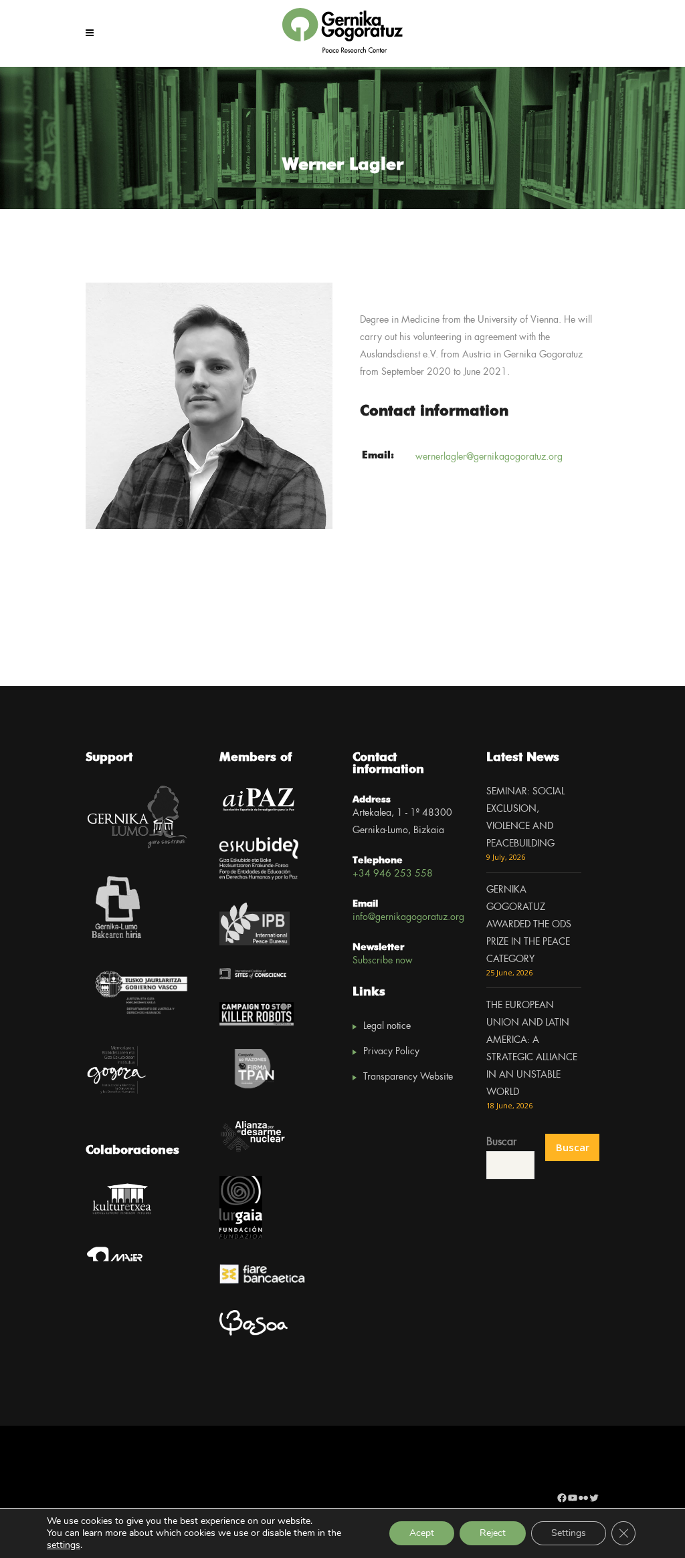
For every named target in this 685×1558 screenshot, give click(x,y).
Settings (568, 1533)
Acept (421, 1533)
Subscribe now (383, 960)
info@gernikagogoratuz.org (408, 917)
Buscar (501, 1142)
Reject (493, 1533)
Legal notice (387, 1026)
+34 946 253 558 (393, 874)
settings (63, 1545)
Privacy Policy (391, 1051)
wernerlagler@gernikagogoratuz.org (489, 457)
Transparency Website (408, 1077)
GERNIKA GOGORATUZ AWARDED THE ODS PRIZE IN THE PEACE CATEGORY (528, 925)
